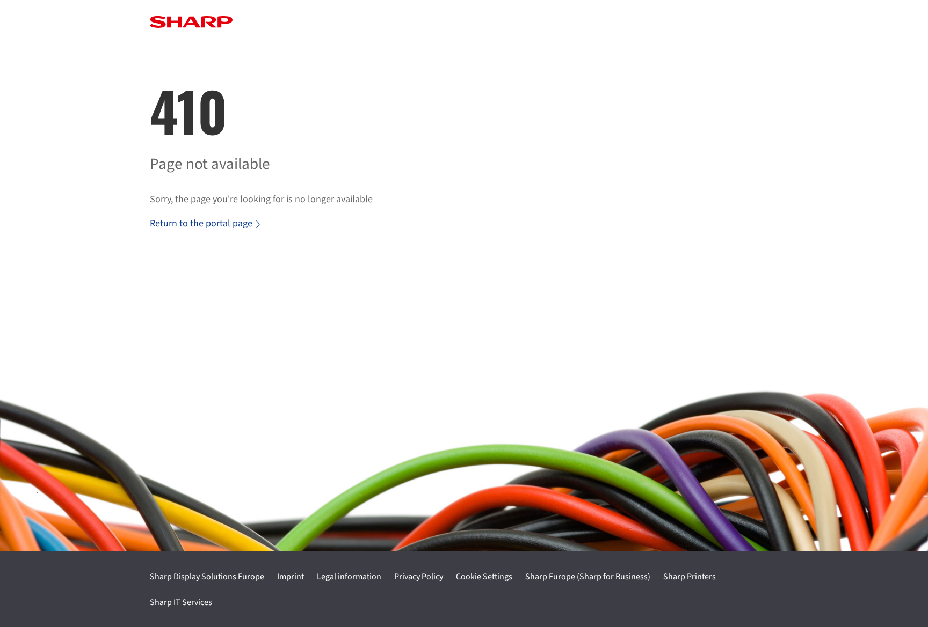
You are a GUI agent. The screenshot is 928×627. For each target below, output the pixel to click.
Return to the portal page (201, 223)
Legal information (349, 576)
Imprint (290, 576)
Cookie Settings (484, 576)
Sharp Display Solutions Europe (207, 576)
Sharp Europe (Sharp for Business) (587, 576)
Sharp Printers (689, 576)
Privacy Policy (418, 576)
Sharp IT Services (181, 602)
